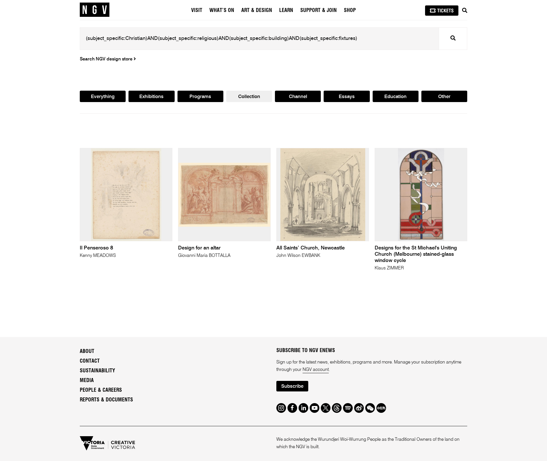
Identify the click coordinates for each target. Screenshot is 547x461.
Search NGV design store (107, 59)
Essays (347, 96)
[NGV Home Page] (94, 10)
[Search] (464, 10)
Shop (350, 10)
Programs (200, 96)
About (87, 351)
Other (444, 96)
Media (87, 380)
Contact (90, 361)
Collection (249, 96)
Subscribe (292, 386)
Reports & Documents (106, 400)
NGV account (316, 369)
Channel (298, 96)
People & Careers (101, 390)
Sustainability (97, 370)
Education (395, 96)
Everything (103, 96)
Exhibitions (151, 96)
